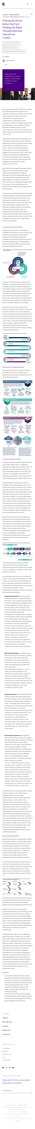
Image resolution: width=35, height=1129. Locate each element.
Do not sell (28, 1107)
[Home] (6, 4)
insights (5, 14)
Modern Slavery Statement (17, 1111)
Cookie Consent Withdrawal (12, 1107)
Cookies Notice (23, 1105)
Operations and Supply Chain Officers (14, 51)
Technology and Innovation (11, 42)
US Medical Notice (12, 1114)
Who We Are (7, 1022)
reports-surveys (14, 14)
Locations (6, 1034)
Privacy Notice (12, 1105)
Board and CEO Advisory (11, 47)
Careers (5, 1026)
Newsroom (6, 1030)
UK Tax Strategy (16, 1116)
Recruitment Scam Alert (17, 1109)
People (5, 1018)
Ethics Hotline (24, 1114)
